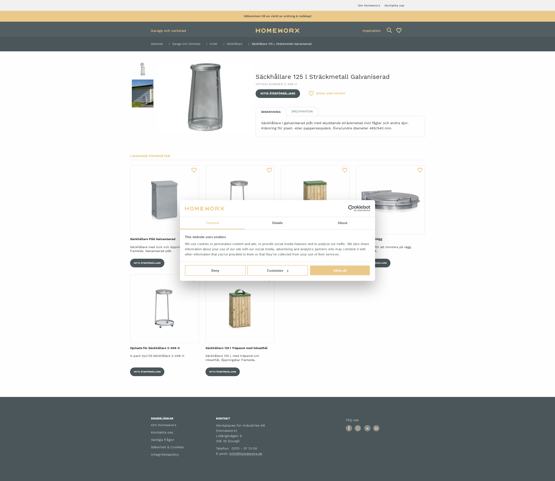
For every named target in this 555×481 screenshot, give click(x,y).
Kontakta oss (162, 432)
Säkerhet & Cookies (167, 447)
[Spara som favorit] (194, 170)
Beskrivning (271, 112)
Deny (215, 270)
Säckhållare (234, 44)
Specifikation (302, 111)
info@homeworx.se (245, 454)
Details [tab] (277, 222)
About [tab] (342, 222)
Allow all (339, 270)
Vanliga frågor (162, 440)
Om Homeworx (163, 425)
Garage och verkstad (168, 31)
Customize (275, 270)
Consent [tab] (212, 222)
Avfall (213, 44)
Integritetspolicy (165, 454)
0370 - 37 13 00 (244, 448)
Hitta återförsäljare (277, 93)
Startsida (157, 44)
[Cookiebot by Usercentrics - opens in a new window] (351, 208)
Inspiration (371, 31)
